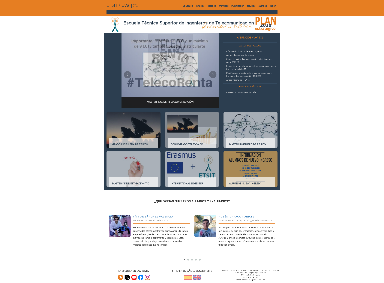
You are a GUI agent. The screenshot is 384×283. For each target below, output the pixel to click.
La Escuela (188, 5)
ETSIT (112, 5)
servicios (251, 5)
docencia (211, 5)
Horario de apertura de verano (240, 55)
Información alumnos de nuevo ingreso (244, 51)
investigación (237, 5)
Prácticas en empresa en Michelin (241, 92)
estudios (200, 5)
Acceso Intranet (135, 5)
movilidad (223, 5)
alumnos (262, 5)
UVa (125, 5)
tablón (273, 5)
